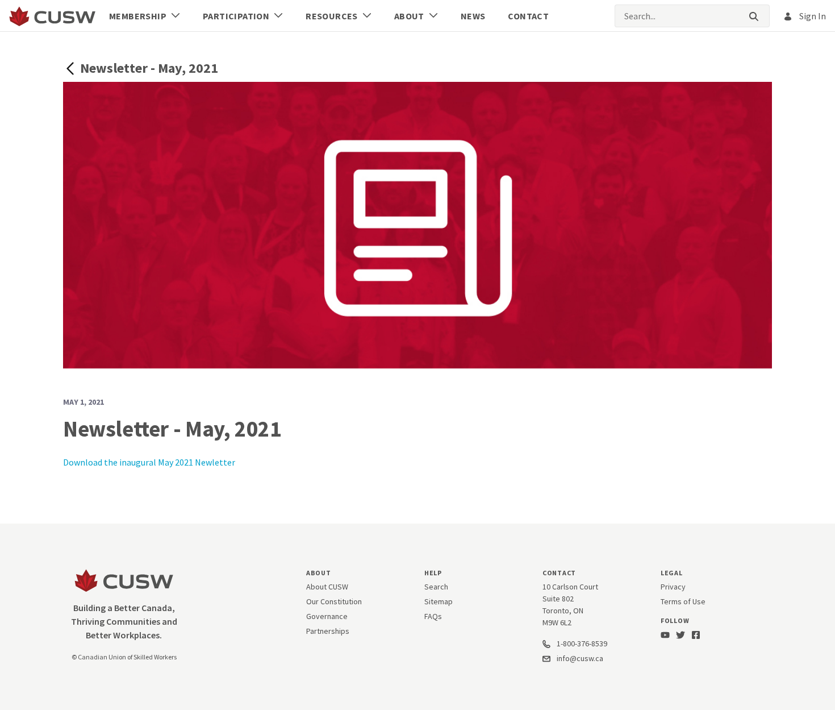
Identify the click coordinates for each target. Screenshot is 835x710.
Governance (327, 616)
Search (436, 587)
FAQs (433, 616)
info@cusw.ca (580, 658)
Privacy (673, 587)
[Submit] (753, 16)
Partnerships (327, 631)
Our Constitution (334, 601)
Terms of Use (683, 601)
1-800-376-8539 (581, 643)
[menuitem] (144, 16)
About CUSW (327, 587)
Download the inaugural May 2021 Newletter (149, 462)
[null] (71, 68)
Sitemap (438, 601)
